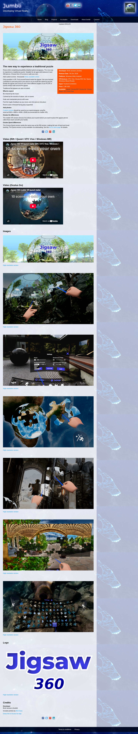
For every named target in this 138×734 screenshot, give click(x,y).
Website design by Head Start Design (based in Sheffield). (69, 733)
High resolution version (10, 265)
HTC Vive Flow (69, 91)
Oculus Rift (75, 89)
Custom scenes (8, 110)
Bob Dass (19, 711)
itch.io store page (55, 127)
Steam (68, 89)
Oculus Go (82, 89)
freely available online (32, 77)
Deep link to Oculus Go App (12, 713)
